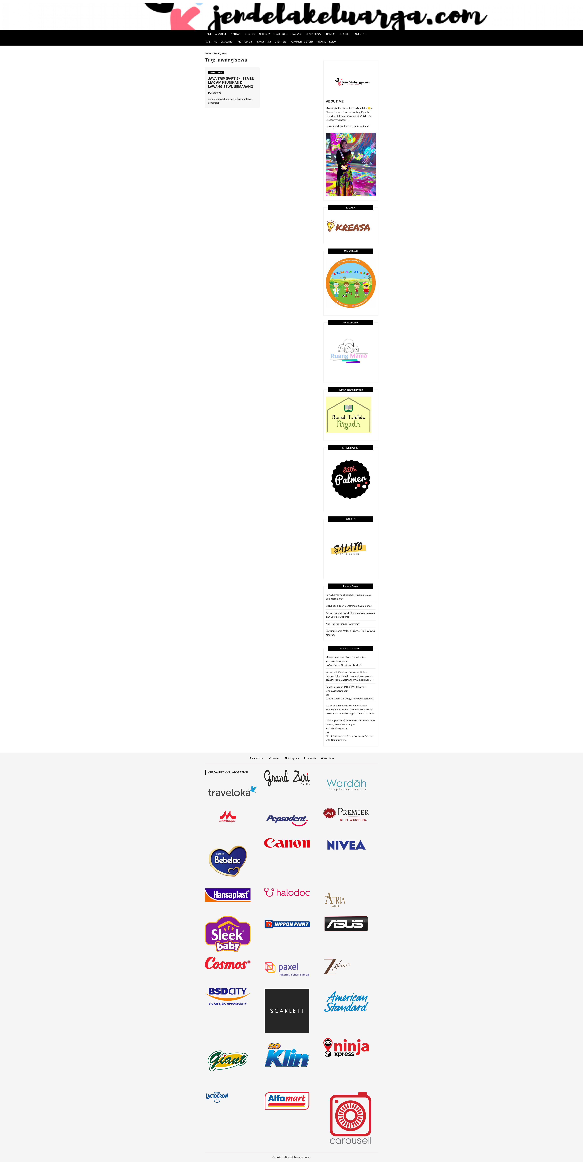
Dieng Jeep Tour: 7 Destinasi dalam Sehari (349, 605)
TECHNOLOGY (313, 34)
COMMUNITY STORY (302, 41)
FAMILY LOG (360, 34)
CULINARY (264, 34)
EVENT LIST (281, 41)
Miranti (216, 92)
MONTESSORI (245, 41)
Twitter (275, 758)
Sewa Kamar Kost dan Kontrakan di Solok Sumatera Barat (348, 596)
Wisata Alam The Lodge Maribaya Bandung (349, 698)
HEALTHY (250, 34)
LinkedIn (311, 758)
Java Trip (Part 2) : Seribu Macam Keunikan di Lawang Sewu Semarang (231, 83)
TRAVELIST (279, 34)
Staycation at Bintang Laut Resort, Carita (352, 713)
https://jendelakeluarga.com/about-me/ (348, 126)
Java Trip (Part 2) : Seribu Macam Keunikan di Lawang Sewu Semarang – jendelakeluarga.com (350, 724)
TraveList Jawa (216, 72)
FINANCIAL (296, 34)
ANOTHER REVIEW (326, 41)
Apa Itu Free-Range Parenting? (343, 623)
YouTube (328, 758)
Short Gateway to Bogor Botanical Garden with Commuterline (349, 738)
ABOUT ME (221, 34)
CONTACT (236, 34)
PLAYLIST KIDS (263, 41)
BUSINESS (330, 34)
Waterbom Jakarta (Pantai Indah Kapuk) (351, 679)
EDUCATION (227, 41)
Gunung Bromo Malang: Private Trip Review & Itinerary (350, 632)
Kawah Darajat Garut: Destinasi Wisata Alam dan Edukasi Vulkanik (350, 615)
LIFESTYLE (344, 34)
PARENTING (211, 41)
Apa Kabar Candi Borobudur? (345, 665)
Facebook (257, 758)
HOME (208, 34)
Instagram (293, 758)
